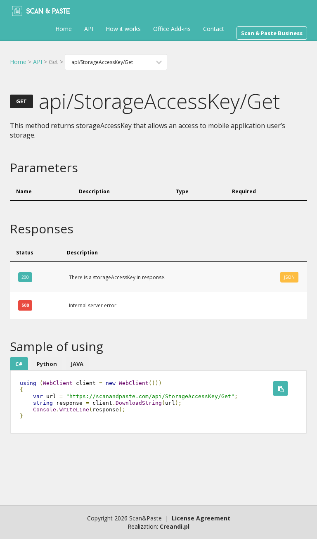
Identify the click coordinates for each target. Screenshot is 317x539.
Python (47, 364)
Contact (213, 29)
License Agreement (201, 518)
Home (63, 29)
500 (25, 305)
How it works (123, 29)
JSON (289, 277)
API (88, 29)
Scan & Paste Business (272, 33)
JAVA (77, 364)
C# (19, 364)
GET (21, 101)
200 (25, 277)
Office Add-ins (172, 29)
